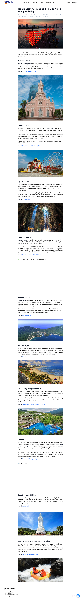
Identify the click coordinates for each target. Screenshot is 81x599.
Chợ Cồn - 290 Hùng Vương (29, 459)
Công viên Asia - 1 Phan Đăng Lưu (31, 146)
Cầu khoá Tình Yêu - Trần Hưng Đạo (31, 255)
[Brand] (8, 2)
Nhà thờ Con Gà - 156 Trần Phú (30, 71)
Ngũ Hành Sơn (26, 199)
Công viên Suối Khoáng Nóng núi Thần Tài (33, 404)
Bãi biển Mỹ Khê (26, 357)
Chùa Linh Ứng (26, 506)
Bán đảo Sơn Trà (26, 315)
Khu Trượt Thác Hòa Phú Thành (30, 554)
